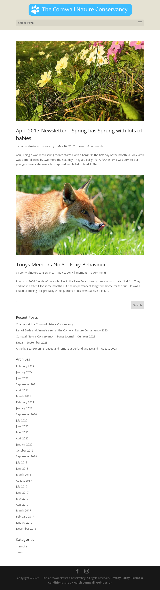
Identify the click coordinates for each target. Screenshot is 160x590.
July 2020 (21, 420)
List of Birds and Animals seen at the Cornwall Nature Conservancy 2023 (62, 330)
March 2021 (23, 396)
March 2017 (23, 510)
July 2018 (21, 462)
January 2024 (24, 372)
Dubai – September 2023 (31, 342)
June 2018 (22, 468)
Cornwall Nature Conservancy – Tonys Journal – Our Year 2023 (55, 336)
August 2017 (24, 480)
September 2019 (26, 456)
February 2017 (25, 516)
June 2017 (22, 492)
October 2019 (24, 450)
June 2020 (22, 426)
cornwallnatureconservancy (37, 146)
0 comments (95, 146)
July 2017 (21, 486)
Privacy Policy (120, 578)
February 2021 (25, 402)
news (81, 146)
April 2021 (22, 390)
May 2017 (22, 498)
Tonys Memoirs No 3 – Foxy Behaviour (61, 264)
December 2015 (26, 528)
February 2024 (25, 366)
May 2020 (22, 432)
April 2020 (22, 438)
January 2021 (24, 408)
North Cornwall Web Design (93, 582)
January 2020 (24, 444)
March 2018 (23, 474)
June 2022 (22, 378)
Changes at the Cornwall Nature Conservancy (44, 324)
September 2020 (26, 414)
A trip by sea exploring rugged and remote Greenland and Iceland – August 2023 (66, 348)
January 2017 (24, 522)
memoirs (81, 272)
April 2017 (22, 504)
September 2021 (26, 384)
